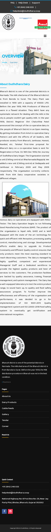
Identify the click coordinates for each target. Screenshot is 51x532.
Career (5, 426)
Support (36, 3)
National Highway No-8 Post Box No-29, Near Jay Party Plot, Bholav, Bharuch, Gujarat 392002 (25, 500)
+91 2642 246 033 (25, 7)
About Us (6, 396)
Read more (7, 382)
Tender (5, 420)
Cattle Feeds (8, 408)
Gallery (5, 414)
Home (4, 62)
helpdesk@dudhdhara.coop (26, 11)
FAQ (12, 3)
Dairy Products (9, 402)
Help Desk (23, 3)
